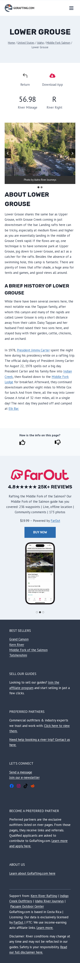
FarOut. (18, 922)
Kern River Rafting (44, 896)
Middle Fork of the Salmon (28, 650)
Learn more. (45, 928)
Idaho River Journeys (49, 901)
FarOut (55, 521)
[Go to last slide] (8, 153)
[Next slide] (72, 153)
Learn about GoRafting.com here (32, 873)
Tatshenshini (18, 655)
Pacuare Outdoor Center (27, 906)
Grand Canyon (19, 639)
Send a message (20, 772)
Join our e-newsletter (24, 777)
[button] (40, 573)
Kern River (16, 645)
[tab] (38, 187)
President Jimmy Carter (33, 350)
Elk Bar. (14, 408)
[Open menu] (71, 8)
